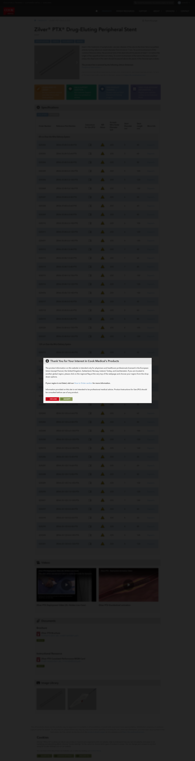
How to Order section (83, 383)
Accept (67, 399)
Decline (53, 399)
